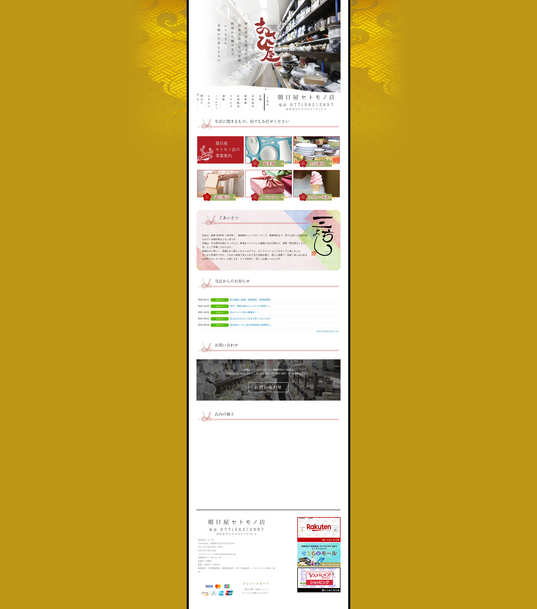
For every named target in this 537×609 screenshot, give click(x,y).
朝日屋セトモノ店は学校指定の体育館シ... (251, 325)
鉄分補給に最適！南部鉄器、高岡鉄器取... (251, 299)
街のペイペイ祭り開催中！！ (244, 312)
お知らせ (219, 300)
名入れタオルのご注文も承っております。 (251, 318)
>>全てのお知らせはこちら (327, 331)
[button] (263, 89)
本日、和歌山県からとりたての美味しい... (251, 306)
